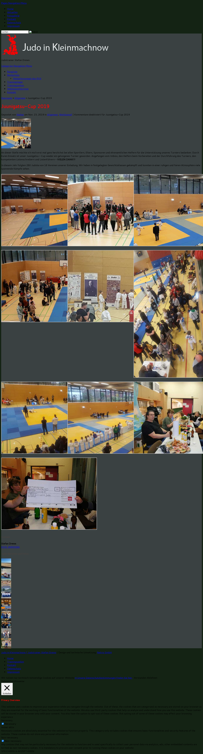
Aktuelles (12, 12)
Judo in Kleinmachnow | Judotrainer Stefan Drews (28, 652)
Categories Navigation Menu (16, 65)
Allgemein (19, 98)
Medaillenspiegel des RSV (27, 78)
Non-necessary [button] (9, 737)
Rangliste (12, 71)
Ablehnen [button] (152, 677)
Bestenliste (13, 75)
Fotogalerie (13, 15)
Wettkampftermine (18, 88)
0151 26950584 (10, 547)
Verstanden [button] (140, 677)
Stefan (20, 114)
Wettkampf (65, 114)
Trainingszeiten (15, 85)
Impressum (13, 26)
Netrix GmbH (104, 652)
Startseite (6, 98)
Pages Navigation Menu (14, 3)
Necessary (10, 723)
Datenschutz (14, 22)
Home (10, 8)
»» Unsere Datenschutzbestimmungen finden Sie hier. (104, 677)
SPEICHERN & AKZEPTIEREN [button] (17, 751)
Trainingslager (15, 82)
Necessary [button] (6, 720)
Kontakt (11, 19)
